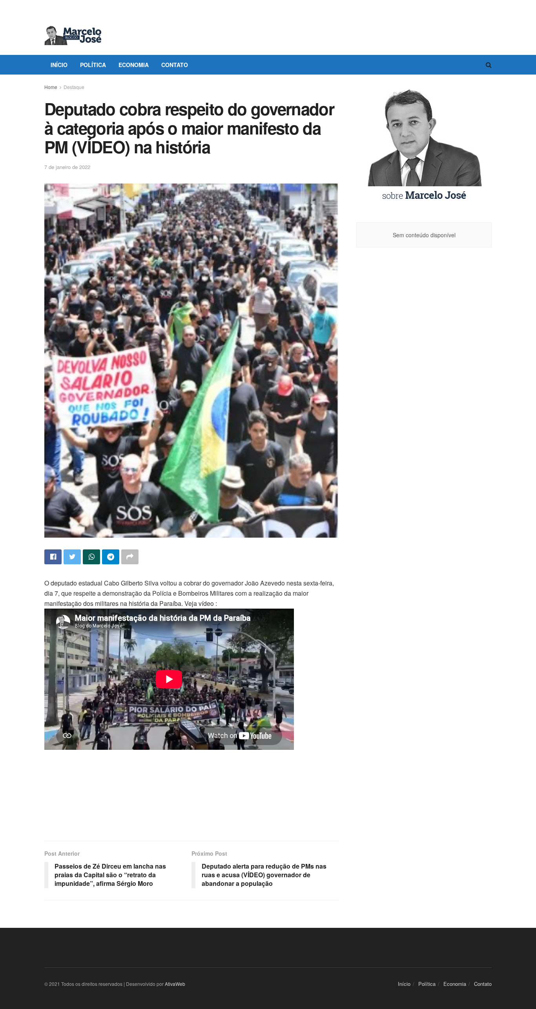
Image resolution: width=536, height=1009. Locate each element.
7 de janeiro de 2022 (67, 167)
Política (93, 65)
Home (50, 87)
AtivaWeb (175, 983)
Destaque (74, 87)
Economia (134, 65)
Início (59, 65)
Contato (174, 65)
